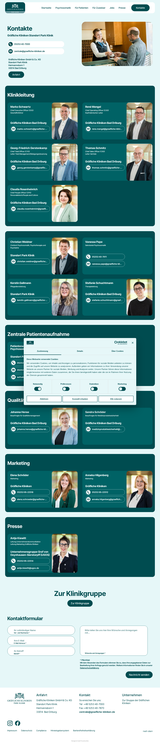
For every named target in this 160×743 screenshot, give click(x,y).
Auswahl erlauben (80, 399)
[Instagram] (10, 723)
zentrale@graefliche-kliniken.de (97, 712)
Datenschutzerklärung (89, 668)
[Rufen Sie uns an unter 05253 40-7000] (36, 44)
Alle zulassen (116, 399)
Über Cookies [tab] (118, 351)
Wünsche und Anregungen (95, 653)
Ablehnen (44, 399)
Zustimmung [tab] (42, 351)
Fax (81, 708)
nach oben (148, 731)
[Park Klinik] (15, 7)
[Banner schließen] (133, 343)
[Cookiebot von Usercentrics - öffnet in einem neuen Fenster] (116, 343)
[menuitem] (46, 9)
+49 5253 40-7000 (94, 704)
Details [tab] (80, 351)
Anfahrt (16, 74)
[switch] (66, 389)
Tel (80, 704)
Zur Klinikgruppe (80, 603)
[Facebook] (17, 723)
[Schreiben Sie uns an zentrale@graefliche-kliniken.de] (36, 51)
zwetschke (85, 741)
